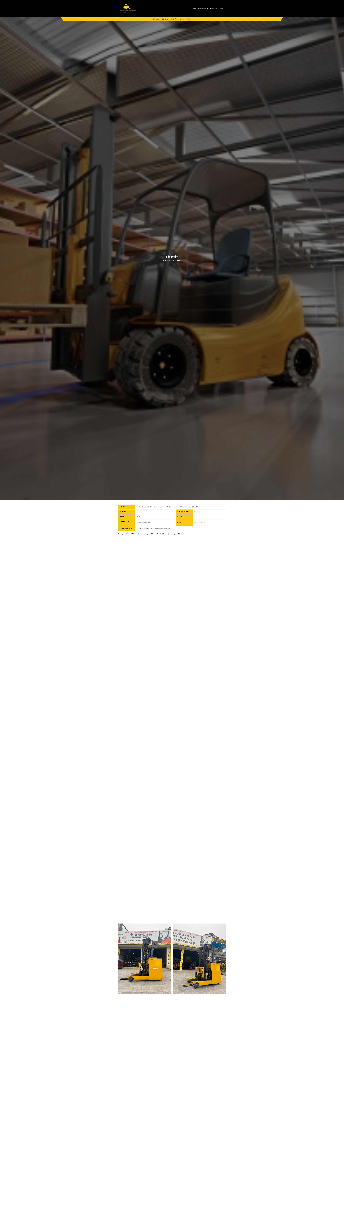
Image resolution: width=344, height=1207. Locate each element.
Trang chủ (156, 19)
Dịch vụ (182, 19)
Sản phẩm (174, 19)
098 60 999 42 (219, 8)
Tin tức (189, 19)
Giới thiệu (165, 19)
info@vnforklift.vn (202, 8)
